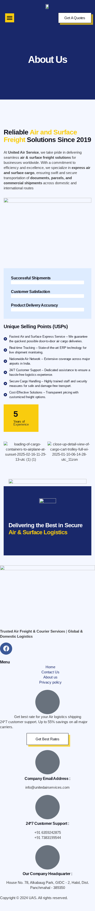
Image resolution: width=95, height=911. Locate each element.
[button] (9, 18)
